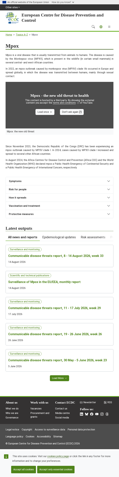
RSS (109, 402)
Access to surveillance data (50, 429)
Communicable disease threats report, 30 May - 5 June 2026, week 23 (57, 360)
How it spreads (17, 197)
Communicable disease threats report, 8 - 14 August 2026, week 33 (55, 256)
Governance (12, 417)
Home (9, 34)
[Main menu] (109, 27)
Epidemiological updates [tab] (59, 237)
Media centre (62, 413)
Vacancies (36, 408)
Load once (43, 111)
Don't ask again (70, 111)
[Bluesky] (86, 414)
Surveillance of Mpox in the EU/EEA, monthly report (44, 282)
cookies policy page (58, 456)
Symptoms (15, 181)
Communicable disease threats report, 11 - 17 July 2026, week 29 (54, 308)
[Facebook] (91, 414)
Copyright (27, 429)
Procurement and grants (39, 415)
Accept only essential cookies (55, 469)
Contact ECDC (65, 402)
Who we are (12, 413)
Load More (58, 378)
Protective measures (21, 214)
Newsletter (89, 402)
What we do (12, 408)
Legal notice (12, 429)
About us (12, 402)
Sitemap (57, 436)
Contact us (61, 408)
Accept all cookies (23, 469)
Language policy (14, 436)
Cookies (30, 436)
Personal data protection (81, 429)
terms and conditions (64, 103)
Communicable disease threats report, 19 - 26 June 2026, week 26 (55, 334)
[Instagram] (102, 414)
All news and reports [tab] (22, 237)
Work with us (39, 402)
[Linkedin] (81, 414)
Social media (62, 417)
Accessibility (44, 436)
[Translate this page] (100, 26)
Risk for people (17, 189)
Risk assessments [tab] (93, 237)
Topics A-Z (22, 34)
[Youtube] (96, 414)
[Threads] (107, 414)
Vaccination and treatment (24, 205)
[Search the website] (93, 27)
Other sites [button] (12, 7)
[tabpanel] (59, 311)
